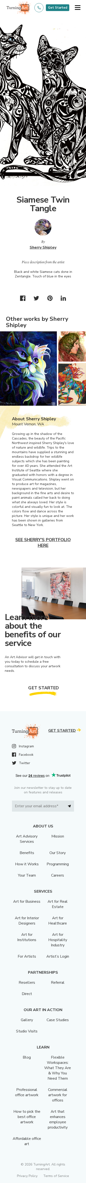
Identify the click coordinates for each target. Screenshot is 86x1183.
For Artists (27, 956)
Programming (58, 864)
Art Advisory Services (27, 839)
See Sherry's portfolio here (43, 542)
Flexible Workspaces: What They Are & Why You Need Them (57, 1068)
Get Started (57, 8)
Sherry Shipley (43, 247)
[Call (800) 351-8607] (38, 7)
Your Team (27, 875)
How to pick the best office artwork (26, 1117)
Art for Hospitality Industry (57, 940)
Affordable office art (27, 1141)
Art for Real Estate (58, 904)
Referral (57, 982)
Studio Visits (27, 1031)
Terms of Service (56, 1176)
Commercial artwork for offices (57, 1095)
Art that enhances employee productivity (58, 1119)
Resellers (27, 982)
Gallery (27, 1020)
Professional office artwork (26, 1092)
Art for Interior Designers (27, 920)
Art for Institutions (26, 937)
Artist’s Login (57, 956)
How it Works (27, 864)
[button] (77, 8)
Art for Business (26, 901)
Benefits (27, 852)
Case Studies (58, 1020)
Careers (57, 875)
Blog (27, 1057)
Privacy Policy (27, 1176)
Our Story (57, 852)
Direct (27, 993)
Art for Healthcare (57, 920)
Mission (57, 836)
